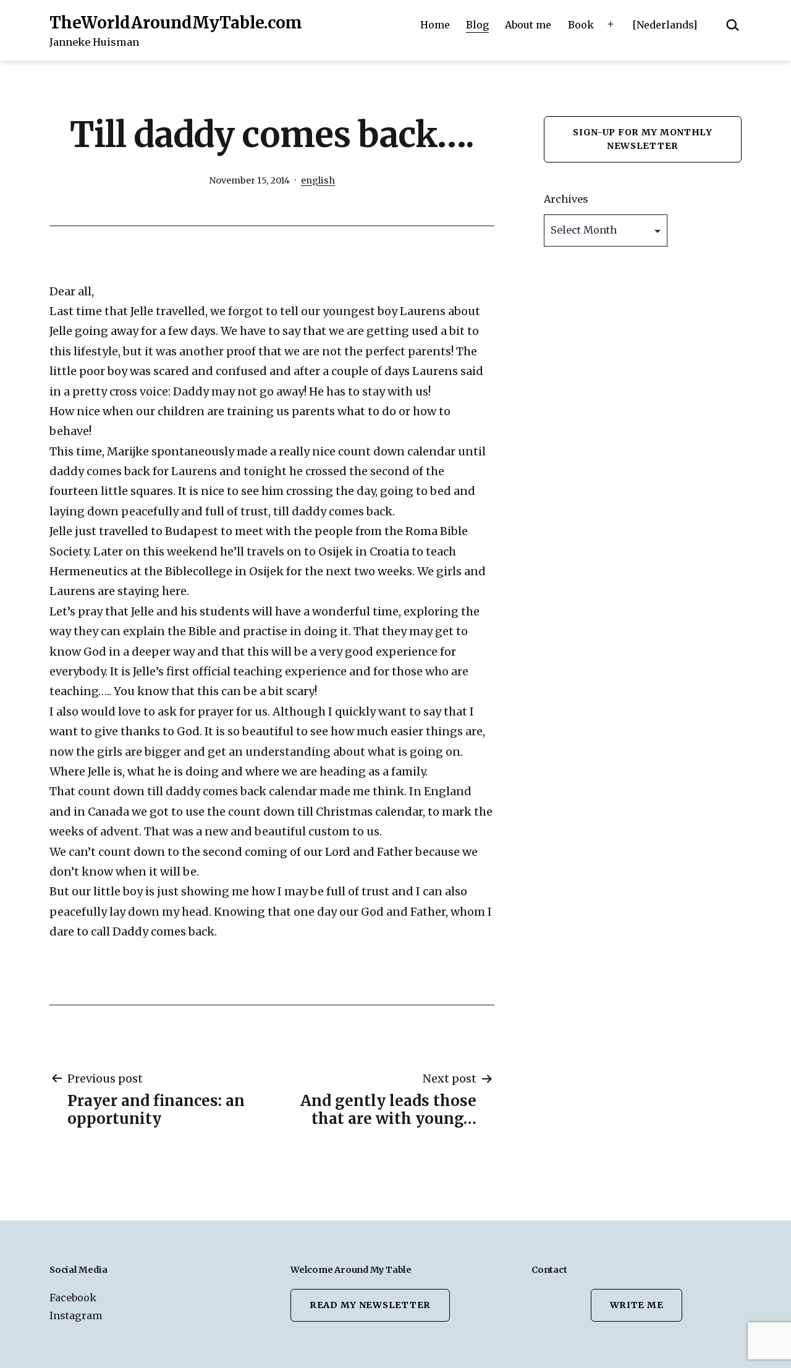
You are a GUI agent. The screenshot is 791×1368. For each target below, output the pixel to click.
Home (435, 25)
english (318, 180)
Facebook (72, 1297)
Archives (566, 199)
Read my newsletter (370, 1305)
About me (528, 25)
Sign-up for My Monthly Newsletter (643, 139)
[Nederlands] (664, 25)
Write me (637, 1305)
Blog (477, 25)
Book (581, 25)
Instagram (76, 1315)
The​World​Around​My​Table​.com (175, 22)
